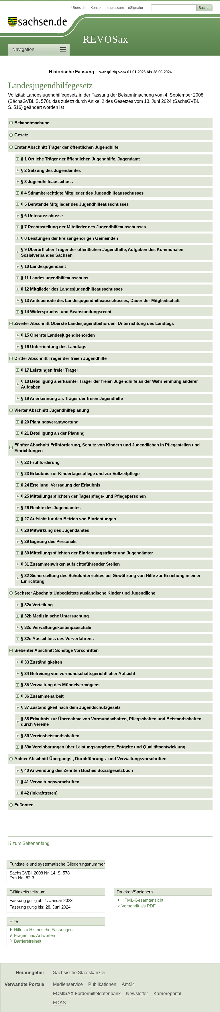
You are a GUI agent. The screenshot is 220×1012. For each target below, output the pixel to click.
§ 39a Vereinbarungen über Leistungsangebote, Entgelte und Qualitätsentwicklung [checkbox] (103, 746)
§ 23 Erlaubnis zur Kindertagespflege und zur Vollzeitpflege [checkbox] (80, 473)
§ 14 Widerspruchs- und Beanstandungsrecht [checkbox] (66, 311)
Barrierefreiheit (27, 941)
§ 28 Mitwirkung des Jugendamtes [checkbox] (55, 530)
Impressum (115, 8)
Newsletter (137, 993)
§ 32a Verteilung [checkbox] (37, 604)
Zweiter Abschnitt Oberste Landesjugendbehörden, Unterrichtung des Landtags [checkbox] (94, 323)
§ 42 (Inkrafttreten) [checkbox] (39, 793)
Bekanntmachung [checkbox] (32, 122)
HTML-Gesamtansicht (142, 900)
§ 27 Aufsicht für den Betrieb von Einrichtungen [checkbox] (68, 518)
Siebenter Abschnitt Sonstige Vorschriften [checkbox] (56, 650)
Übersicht (78, 8)
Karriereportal (167, 993)
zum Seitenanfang (31, 843)
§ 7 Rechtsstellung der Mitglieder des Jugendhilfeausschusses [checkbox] (83, 226)
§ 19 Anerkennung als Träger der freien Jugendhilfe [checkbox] (72, 398)
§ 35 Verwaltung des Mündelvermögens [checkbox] (60, 684)
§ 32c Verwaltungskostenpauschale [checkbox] (56, 627)
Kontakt (96, 8)
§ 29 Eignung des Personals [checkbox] (48, 541)
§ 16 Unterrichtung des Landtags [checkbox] (53, 346)
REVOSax (105, 39)
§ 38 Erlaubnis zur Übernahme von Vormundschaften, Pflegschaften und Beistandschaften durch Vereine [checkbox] (111, 721)
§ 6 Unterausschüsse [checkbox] (42, 215)
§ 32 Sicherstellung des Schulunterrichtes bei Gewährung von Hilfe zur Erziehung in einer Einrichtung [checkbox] (111, 578)
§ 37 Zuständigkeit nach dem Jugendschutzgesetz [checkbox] (71, 707)
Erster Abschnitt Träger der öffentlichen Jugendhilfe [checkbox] (66, 147)
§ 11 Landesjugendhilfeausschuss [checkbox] (54, 277)
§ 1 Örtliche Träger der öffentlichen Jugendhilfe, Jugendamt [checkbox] (80, 158)
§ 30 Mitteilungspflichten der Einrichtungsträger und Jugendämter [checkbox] (87, 552)
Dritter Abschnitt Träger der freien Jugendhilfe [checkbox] (60, 358)
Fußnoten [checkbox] (24, 804)
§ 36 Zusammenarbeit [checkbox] (42, 696)
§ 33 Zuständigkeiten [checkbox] (41, 662)
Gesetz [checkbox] (21, 134)
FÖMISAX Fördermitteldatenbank (87, 993)
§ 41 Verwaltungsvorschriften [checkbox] (50, 781)
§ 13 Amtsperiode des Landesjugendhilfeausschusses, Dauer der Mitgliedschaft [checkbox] (100, 300)
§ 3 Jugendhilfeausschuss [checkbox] (47, 181)
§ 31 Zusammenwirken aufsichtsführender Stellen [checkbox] (70, 564)
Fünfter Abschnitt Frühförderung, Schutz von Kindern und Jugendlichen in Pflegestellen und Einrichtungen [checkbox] (107, 447)
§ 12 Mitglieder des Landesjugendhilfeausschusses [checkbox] (72, 289)
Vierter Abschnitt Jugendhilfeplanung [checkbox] (51, 410)
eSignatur (135, 8)
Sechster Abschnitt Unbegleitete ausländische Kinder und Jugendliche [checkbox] (84, 593)
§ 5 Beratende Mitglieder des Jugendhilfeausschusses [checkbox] (75, 204)
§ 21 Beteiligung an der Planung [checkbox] (53, 433)
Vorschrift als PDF (138, 905)
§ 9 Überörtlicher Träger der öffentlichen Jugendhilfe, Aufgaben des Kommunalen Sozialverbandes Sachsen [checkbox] (102, 252)
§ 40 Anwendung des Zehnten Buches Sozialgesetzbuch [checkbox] (77, 770)
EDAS (59, 1002)
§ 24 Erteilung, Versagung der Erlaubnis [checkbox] (60, 485)
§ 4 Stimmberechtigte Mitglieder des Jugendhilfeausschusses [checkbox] (82, 193)
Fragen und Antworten (34, 935)
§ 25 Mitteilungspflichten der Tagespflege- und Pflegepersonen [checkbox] (83, 496)
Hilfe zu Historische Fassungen (43, 929)
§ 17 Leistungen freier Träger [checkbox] (49, 370)
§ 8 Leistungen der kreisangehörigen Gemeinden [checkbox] (69, 238)
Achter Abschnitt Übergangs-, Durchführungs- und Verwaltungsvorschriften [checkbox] (90, 758)
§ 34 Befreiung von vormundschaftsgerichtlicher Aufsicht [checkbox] (78, 673)
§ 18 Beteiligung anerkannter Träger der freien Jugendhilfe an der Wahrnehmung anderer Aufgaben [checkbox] (109, 384)
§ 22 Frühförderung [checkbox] (40, 462)
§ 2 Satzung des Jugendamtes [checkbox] (51, 170)
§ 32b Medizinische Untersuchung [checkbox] (55, 615)
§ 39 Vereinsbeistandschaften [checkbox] (50, 735)
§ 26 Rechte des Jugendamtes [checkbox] (50, 507)
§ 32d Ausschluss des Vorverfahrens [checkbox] (57, 638)
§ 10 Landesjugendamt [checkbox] (43, 266)
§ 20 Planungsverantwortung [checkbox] (49, 421)
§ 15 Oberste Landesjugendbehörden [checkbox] (58, 335)
